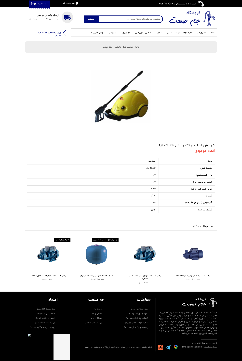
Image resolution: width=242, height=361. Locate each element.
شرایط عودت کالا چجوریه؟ (136, 322)
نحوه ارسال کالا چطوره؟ (138, 313)
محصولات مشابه (202, 226)
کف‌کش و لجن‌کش (143, 32)
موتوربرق (126, 32)
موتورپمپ (113, 32)
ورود (73, 3)
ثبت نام (66, 3)
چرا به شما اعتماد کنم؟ (45, 322)
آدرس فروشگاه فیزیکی (45, 318)
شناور (159, 32)
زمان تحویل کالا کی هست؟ (136, 327)
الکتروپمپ (201, 32)
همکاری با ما (96, 318)
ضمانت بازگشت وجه (46, 313)
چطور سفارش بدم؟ (139, 309)
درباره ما (98, 309)
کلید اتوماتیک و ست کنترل (179, 32)
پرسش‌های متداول (93, 322)
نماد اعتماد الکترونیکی (45, 309)
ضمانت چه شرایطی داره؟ (137, 318)
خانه (213, 32)
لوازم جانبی (98, 32)
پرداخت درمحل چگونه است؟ (42, 327)
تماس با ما (97, 313)
